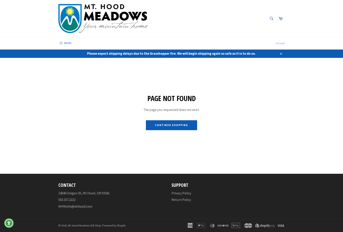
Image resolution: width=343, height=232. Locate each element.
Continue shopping (171, 125)
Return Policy (181, 200)
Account (280, 43)
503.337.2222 (66, 200)
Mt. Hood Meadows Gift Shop (84, 225)
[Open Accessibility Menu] (9, 223)
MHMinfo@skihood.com (75, 206)
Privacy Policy (181, 193)
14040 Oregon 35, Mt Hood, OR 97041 (84, 193)
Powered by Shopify (114, 225)
